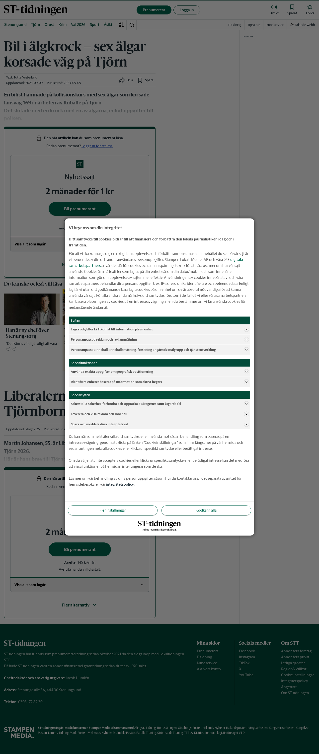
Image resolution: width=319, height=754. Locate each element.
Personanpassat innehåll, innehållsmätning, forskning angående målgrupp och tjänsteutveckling (143, 349)
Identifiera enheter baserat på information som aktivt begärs (116, 381)
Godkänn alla (206, 510)
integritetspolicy (120, 484)
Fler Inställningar (112, 510)
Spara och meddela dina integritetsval (99, 424)
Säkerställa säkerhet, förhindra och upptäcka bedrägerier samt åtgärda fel (126, 403)
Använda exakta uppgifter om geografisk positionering (112, 371)
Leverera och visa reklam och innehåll (99, 414)
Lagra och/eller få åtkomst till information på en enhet (112, 329)
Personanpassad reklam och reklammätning (104, 339)
